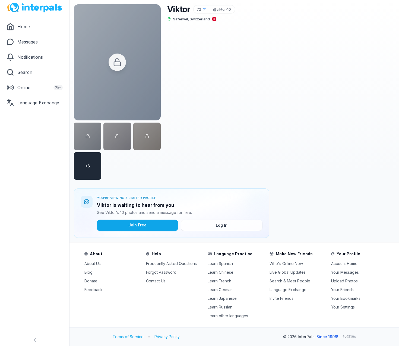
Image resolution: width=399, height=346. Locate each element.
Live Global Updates (288, 272)
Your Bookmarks (345, 298)
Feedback (93, 289)
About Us (92, 263)
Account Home (344, 263)
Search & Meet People (290, 281)
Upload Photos (344, 281)
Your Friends (342, 289)
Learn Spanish (220, 263)
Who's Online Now (286, 263)
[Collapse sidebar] (34, 340)
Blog (88, 272)
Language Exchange (288, 289)
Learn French (219, 281)
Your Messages (345, 272)
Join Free (137, 225)
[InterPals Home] (34, 8)
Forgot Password (161, 272)
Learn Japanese (222, 298)
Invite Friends (281, 298)
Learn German (220, 289)
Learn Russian (220, 307)
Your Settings (343, 307)
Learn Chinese (220, 272)
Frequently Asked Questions (171, 263)
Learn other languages (228, 315)
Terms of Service (128, 336)
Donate (90, 281)
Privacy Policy (167, 336)
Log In (221, 225)
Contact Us (156, 281)
